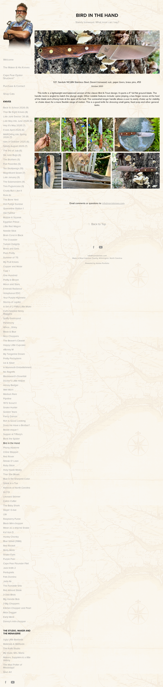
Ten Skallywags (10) (13, 168)
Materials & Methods (13, 644)
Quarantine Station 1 (13, 208)
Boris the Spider (11, 438)
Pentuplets (8, 572)
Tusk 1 (6, 271)
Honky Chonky (11, 536)
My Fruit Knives (11, 262)
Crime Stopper (10, 452)
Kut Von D (8, 532)
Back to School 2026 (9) (15, 107)
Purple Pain (9, 559)
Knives (7, 101)
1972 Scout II (10, 403)
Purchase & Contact (14, 86)
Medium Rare (10, 394)
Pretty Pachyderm (12, 358)
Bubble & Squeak (12, 217)
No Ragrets (9, 371)
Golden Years (10, 412)
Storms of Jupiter (12, 302)
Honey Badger (10, 385)
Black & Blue (9, 331)
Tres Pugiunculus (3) (13, 186)
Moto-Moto (9, 550)
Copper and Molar (12, 266)
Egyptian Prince (11, 221)
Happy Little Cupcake (14, 345)
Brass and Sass (11, 248)
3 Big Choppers (11, 603)
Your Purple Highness (14, 297)
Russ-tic (7, 195)
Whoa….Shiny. (10, 327)
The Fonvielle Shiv (12, 585)
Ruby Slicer (9, 465)
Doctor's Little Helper (14, 380)
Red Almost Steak (12, 590)
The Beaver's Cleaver (14, 340)
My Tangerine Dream (14, 354)
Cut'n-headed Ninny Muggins (13, 312)
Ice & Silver (9, 363)
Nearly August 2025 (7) (15, 146)
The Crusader (10, 239)
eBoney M (8, 349)
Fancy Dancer (10, 416)
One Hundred (10, 275)
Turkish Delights (11, 244)
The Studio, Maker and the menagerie (16, 632)
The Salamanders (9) (14, 181)
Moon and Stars (11, 284)
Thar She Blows (11, 474)
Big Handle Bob (11, 599)
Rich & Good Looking (14, 420)
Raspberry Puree (12, 519)
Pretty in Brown (11, 279)
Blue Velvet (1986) (12, 541)
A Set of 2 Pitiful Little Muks (17, 306)
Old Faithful (9, 213)
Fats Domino (9, 576)
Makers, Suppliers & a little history (16, 659)
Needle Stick (9, 230)
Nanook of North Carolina (16, 487)
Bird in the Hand (11, 443)
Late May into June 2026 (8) (17, 121)
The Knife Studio (11, 648)
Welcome (8, 59)
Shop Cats (8, 94)
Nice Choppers (11, 336)
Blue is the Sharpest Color (16, 478)
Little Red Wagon (12, 226)
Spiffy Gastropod (12, 318)
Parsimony (8, 322)
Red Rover (8, 456)
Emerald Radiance (12, 288)
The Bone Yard (10, 199)
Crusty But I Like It (12, 190)
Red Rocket (9, 545)
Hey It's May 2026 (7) (14, 125)
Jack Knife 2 (9, 568)
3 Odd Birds (9, 594)
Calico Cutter (9, 501)
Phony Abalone (11, 447)
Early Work (8, 617)
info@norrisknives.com (97, 255)
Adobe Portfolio (102, 263)
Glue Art (7, 672)
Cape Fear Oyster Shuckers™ (13, 76)
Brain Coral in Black (13, 235)
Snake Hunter (10, 407)
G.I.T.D (6, 492)
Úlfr (5, 514)
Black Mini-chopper (13, 523)
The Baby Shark (11, 505)
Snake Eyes (9, 554)
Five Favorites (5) (12, 164)
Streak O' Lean (10, 461)
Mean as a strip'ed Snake (16, 527)
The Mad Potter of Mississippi (12, 666)
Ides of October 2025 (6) (16, 141)
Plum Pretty (9, 253)
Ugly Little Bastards (13, 639)
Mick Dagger (10, 612)
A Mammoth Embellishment (17, 367)
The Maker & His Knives (16, 67)
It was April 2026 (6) (13, 129)
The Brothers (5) (11, 159)
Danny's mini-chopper (14, 621)
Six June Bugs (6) (12, 155)
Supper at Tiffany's (12, 434)
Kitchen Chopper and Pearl (17, 608)
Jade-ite (7, 581)
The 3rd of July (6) (12, 150)
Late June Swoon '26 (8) (15, 116)
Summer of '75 (10, 257)
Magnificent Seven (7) (14, 172)
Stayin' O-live (9, 510)
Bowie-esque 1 (10, 429)
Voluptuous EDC (11, 293)
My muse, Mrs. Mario (13, 653)
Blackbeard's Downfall (14, 376)
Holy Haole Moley (12, 469)
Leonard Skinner (11, 496)
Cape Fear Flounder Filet (16, 563)
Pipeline (7, 398)
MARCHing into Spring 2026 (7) (15, 136)
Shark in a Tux (10, 483)
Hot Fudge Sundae (13, 204)
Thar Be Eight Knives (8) (15, 112)
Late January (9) (11, 177)
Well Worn (8, 389)
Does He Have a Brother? (16, 425)
